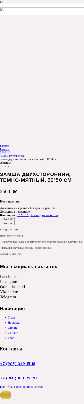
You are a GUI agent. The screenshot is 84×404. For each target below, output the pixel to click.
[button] (5, 395)
